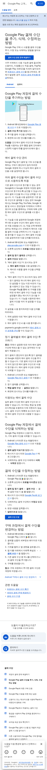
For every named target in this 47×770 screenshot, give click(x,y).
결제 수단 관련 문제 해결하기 (19, 57)
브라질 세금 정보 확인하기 (19, 722)
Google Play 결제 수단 (18, 443)
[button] (4, 4)
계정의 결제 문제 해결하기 (19, 593)
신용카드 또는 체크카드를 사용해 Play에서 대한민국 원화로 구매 (25, 701)
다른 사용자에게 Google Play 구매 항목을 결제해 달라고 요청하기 (25, 737)
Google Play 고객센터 (18, 3)
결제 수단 (12, 553)
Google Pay (30, 453)
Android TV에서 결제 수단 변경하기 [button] (21, 577)
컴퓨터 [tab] (19, 84)
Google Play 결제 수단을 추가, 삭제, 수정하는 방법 (25, 681)
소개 (15, 10)
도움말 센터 (6, 10)
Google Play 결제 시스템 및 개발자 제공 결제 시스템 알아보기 (24, 729)
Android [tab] (10, 84)
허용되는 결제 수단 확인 (18, 589)
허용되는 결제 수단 (16, 72)
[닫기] (44, 16)
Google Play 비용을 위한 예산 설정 (22, 694)
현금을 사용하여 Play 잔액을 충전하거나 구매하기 (24, 715)
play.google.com (15, 245)
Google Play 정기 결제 (18, 378)
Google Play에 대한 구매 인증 (20, 688)
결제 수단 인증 (13, 596)
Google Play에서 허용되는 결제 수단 (23, 708)
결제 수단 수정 (13, 517)
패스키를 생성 (21, 20)
